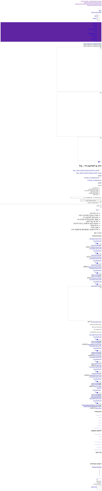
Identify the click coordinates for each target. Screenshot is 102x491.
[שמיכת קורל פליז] (51, 384)
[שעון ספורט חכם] (51, 353)
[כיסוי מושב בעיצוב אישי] (51, 395)
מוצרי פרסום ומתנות (92, 29)
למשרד (95, 31)
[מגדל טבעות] (51, 363)
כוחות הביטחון (93, 35)
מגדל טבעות (98, 365)
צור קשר (95, 37)
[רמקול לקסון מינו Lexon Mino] (51, 342)
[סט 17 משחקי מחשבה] (51, 245)
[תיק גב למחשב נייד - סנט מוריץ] (100, 177)
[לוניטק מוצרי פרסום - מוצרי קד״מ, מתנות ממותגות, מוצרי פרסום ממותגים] (96, 12)
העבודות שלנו (94, 38)
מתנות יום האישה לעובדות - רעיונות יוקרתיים (91, 1)
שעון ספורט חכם (97, 355)
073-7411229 (98, 458)
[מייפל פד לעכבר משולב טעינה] (51, 265)
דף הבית (95, 23)
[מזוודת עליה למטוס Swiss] (51, 373)
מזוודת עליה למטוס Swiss (95, 375)
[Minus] (70, 197)
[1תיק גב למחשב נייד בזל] (79, 136)
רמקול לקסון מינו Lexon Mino (94, 344)
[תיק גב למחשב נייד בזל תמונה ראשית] (92, 43)
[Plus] (85, 197)
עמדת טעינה (98, 408)
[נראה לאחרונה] (97, 479)
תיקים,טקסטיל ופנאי (92, 33)
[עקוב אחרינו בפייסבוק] (100, 11)
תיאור (97, 209)
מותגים (95, 41)
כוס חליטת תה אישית (96, 278)
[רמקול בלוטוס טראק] (51, 303)
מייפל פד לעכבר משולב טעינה (94, 266)
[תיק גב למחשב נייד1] (89, 160)
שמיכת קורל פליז (97, 386)
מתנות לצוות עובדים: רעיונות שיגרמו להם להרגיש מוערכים (88, 4)
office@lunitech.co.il (96, 455)
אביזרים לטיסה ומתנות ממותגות (94, 5)
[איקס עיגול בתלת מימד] (51, 255)
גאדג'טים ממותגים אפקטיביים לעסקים (92, 2)
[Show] (100, 7)
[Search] (97, 20)
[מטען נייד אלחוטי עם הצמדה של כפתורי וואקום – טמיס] (100, 170)
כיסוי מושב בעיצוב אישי (96, 397)
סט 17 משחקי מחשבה (96, 247)
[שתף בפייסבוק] (100, 207)
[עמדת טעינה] (51, 405)
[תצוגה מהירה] (95, 244)
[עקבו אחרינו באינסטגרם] (99, 11)
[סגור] (100, 484)
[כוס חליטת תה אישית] (51, 275)
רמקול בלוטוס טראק (96, 321)
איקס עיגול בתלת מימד (96, 257)
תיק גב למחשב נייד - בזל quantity (93, 197)
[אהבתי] (99, 162)
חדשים (95, 27)
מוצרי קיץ (95, 25)
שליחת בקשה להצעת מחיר (90, 200)
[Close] (100, 481)
